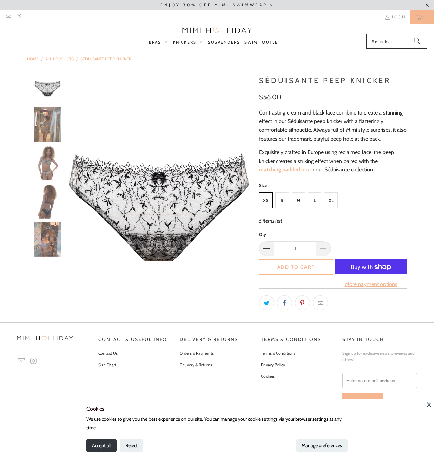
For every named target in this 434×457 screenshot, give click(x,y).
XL (331, 200)
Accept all (101, 445)
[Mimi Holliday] (217, 30)
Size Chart (107, 364)
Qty (262, 234)
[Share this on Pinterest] (302, 302)
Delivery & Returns (196, 364)
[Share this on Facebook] (284, 302)
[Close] (429, 404)
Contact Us (108, 353)
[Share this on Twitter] (266, 302)
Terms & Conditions (278, 353)
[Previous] (70, 189)
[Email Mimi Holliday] (8, 16)
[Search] (417, 41)
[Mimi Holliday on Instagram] (18, 16)
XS (266, 200)
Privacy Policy (273, 364)
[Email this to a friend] (320, 302)
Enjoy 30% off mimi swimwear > (217, 4)
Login (398, 16)
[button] (158, 42)
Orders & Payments (197, 353)
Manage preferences (322, 445)
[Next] (247, 189)
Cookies (268, 376)
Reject (131, 445)
